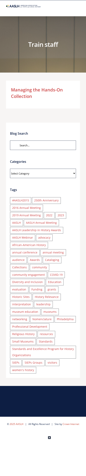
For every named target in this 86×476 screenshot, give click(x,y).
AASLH (16, 223)
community (39, 267)
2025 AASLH (16, 424)
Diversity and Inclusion (27, 282)
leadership (43, 304)
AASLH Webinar (22, 237)
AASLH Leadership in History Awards (36, 230)
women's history (23, 370)
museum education (25, 312)
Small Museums (23, 341)
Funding (36, 289)
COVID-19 (56, 275)
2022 (49, 215)
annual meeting (53, 252)
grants (52, 289)
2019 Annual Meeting (26, 215)
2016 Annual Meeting (26, 208)
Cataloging (52, 260)
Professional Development (29, 326)
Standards (46, 341)
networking (19, 319)
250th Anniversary (46, 200)
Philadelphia (65, 319)
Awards (35, 260)
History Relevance (47, 297)
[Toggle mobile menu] (78, 10)
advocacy (44, 237)
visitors (52, 362)
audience (18, 260)
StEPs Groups (33, 362)
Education (54, 282)
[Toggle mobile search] (71, 10)
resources (46, 334)
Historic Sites (21, 297)
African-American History (29, 245)
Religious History (23, 334)
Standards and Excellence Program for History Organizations (43, 352)
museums (50, 312)
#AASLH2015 (20, 200)
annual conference (24, 252)
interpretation (21, 304)
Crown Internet (71, 424)
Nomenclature (42, 319)
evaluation (19, 289)
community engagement (28, 275)
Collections (19, 267)
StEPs (15, 362)
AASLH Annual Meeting (41, 223)
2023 (61, 215)
